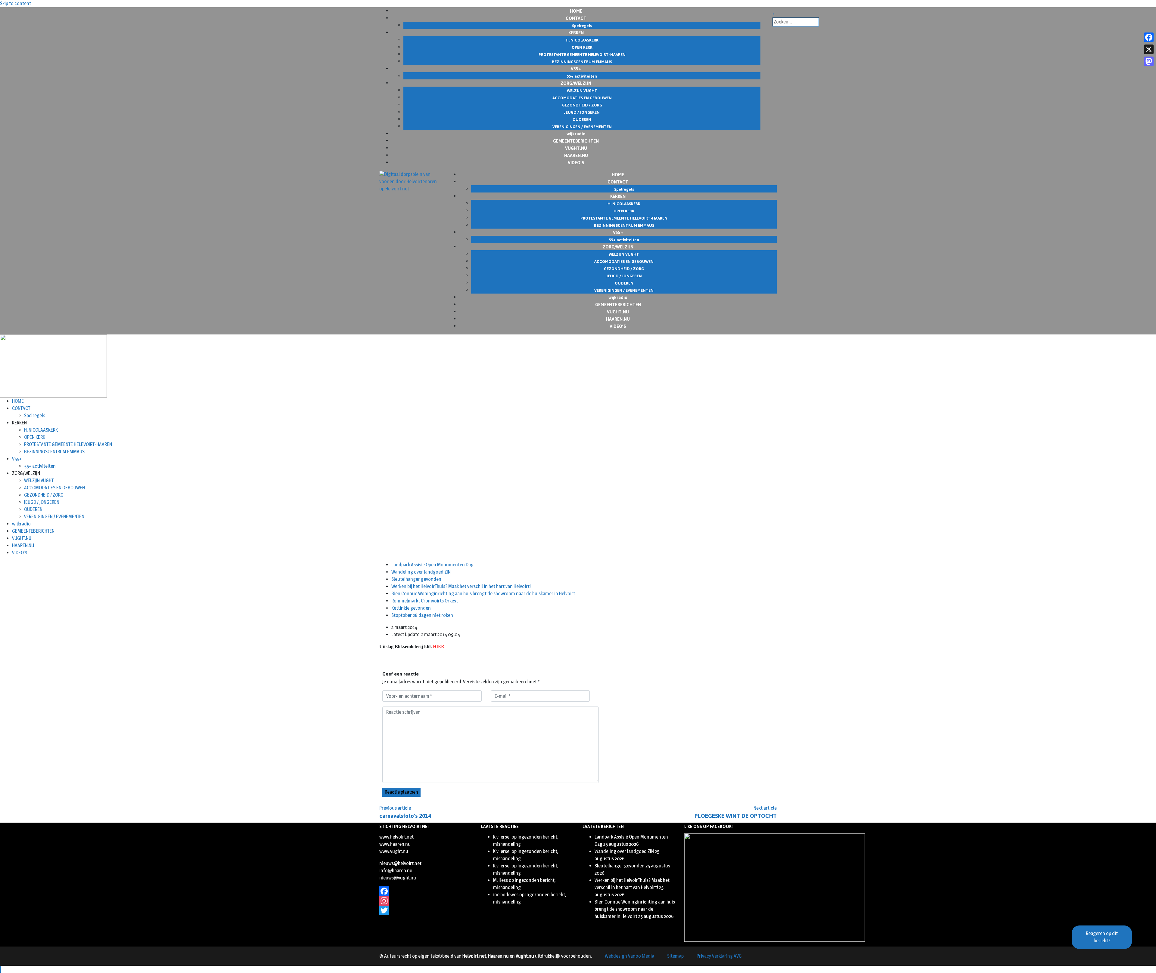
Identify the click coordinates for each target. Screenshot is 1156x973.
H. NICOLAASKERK (41, 430)
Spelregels (34, 415)
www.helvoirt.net (396, 837)
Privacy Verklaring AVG (719, 956)
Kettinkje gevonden (411, 608)
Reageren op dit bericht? (1102, 937)
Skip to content (15, 3)
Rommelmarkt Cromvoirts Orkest (424, 601)
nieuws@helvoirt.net (400, 863)
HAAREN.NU (23, 545)
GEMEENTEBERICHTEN (33, 531)
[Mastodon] (1149, 61)
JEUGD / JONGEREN (41, 502)
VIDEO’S (576, 162)
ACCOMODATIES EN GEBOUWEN (54, 488)
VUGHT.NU (21, 538)
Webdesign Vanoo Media (629, 956)
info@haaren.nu (395, 870)
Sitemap (675, 956)
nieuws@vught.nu (397, 878)
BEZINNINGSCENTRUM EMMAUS (54, 451)
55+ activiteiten (40, 466)
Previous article (395, 808)
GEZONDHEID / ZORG (44, 495)
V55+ (17, 459)
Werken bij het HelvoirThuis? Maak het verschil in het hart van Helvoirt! (461, 586)
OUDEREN (33, 509)
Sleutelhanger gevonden (416, 579)
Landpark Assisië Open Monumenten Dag (432, 565)
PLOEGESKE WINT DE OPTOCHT (736, 815)
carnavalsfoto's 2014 (405, 815)
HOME (18, 401)
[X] (1149, 49)
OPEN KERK (34, 437)
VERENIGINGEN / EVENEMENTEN (54, 516)
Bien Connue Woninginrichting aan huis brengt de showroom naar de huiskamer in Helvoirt (483, 593)
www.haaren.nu (395, 844)
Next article (765, 808)
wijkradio (21, 524)
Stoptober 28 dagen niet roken (422, 615)
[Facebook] (425, 891)
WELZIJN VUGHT (39, 480)
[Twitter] (425, 910)
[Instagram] (425, 901)
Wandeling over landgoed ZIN (421, 572)
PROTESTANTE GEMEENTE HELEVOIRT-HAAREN (68, 444)
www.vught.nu (393, 851)
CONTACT (21, 408)
